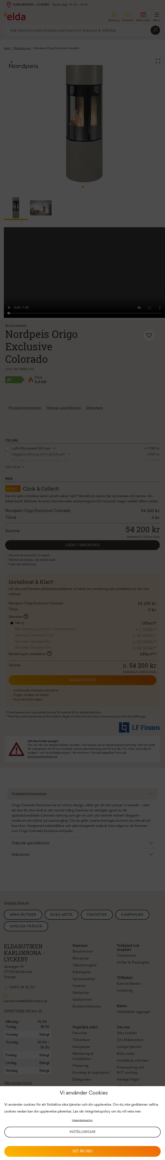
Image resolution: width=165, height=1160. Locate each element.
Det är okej (83, 1151)
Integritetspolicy (82, 1120)
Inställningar (82, 1132)
